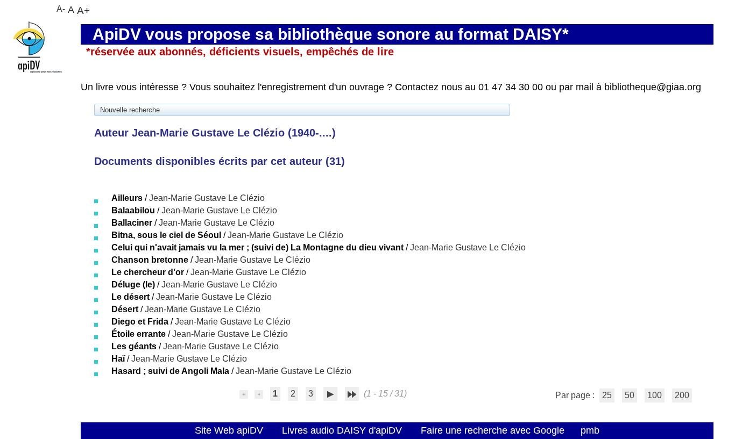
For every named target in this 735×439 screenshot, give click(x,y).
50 (629, 395)
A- (60, 8)
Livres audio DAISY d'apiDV (342, 430)
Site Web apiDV (229, 430)
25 (607, 395)
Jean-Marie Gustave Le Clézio (207, 198)
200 (682, 395)
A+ (83, 10)
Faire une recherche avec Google (492, 430)
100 (654, 395)
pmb (590, 430)
